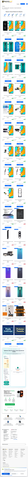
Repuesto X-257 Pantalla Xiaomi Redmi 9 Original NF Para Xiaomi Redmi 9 (8, 318)
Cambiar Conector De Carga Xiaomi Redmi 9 (20, 95)
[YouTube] (4, 460)
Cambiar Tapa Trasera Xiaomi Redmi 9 (8, 53)
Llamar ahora (10, 407)
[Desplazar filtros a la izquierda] (3, 15)
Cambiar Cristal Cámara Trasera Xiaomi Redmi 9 (20, 74)
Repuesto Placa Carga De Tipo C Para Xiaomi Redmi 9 (8, 261)
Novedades (16, 451)
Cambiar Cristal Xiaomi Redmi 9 (19, 32)
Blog (21, 451)
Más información (5, 444)
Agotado (20, 227)
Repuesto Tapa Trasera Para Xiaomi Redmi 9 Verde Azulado (20, 299)
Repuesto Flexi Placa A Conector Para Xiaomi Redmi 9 (8, 241)
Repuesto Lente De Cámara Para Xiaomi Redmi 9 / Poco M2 (20, 241)
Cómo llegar (15, 439)
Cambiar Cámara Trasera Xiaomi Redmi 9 (20, 137)
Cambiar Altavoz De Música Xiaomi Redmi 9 (8, 137)
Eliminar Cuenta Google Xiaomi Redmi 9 (8, 116)
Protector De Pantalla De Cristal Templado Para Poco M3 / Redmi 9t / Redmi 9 (20, 337)
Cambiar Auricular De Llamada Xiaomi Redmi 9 (20, 116)
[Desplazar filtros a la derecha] (24, 15)
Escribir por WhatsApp (10, 404)
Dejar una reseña (6, 384)
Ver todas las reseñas (6, 382)
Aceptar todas (6, 473)
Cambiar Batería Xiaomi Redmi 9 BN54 (8, 95)
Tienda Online (16, 450)
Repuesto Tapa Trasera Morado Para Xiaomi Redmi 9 (8, 280)
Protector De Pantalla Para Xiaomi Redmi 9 (20, 53)
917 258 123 (4, 465)
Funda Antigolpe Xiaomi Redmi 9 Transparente (8, 74)
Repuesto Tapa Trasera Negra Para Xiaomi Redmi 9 (19, 280)
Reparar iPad (10, 453)
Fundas (15, 452)
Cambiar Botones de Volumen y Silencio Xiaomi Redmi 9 (20, 179)
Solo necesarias (14, 473)
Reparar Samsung (11, 451)
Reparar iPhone (10, 450)
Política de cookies (10, 475)
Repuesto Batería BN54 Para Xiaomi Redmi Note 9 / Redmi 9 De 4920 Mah (20, 221)
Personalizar (22, 473)
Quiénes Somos (22, 450)
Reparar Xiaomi (10, 452)
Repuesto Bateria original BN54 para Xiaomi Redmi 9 (20, 318)
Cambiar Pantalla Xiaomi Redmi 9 (8, 32)
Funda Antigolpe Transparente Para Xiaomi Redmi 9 (8, 337)
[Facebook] (3, 460)
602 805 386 (7, 465)
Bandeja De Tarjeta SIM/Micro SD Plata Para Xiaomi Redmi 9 (20, 200)
